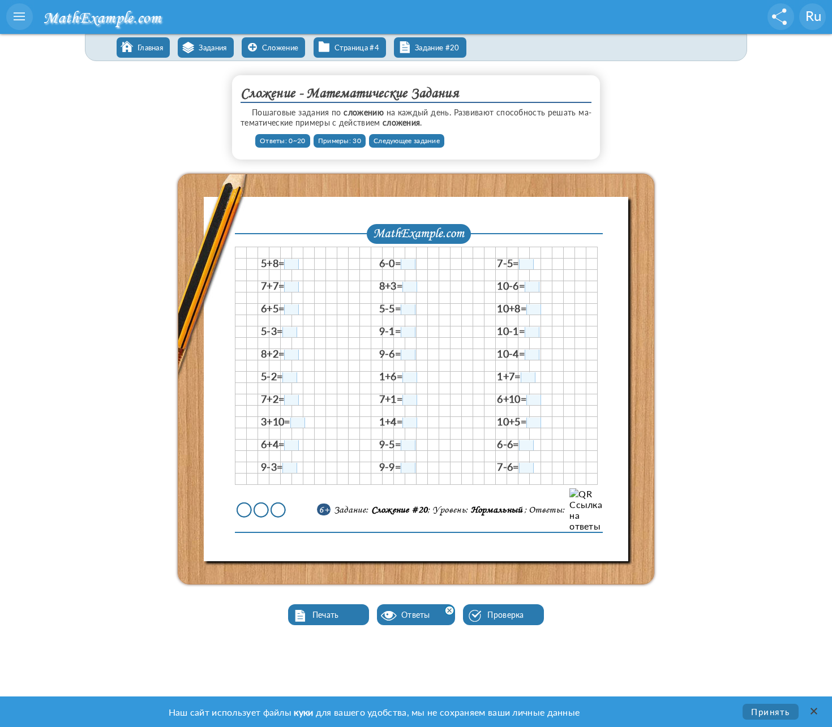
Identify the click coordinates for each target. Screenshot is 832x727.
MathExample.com (102, 17)
